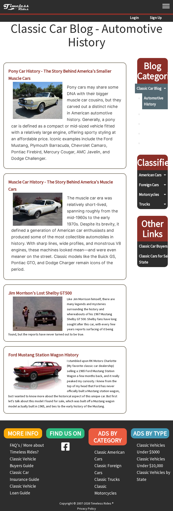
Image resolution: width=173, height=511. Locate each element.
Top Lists (151, 143)
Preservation (154, 123)
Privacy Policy (86, 509)
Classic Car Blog (149, 88)
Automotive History (153, 101)
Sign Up (156, 17)
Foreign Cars (149, 184)
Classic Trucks (107, 479)
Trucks (144, 204)
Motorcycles (149, 194)
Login (134, 17)
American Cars (150, 174)
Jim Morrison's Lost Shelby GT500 (40, 293)
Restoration (153, 133)
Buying (149, 114)
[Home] (17, 6)
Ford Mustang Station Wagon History (43, 354)
